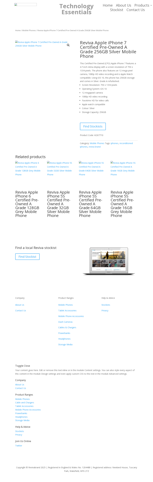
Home (108, 5)
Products (141, 5)
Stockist (116, 10)
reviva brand (95, 146)
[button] (68, 45)
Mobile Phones (29, 30)
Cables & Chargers (67, 327)
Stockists (105, 304)
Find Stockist (27, 257)
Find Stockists (92, 126)
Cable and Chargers (24, 402)
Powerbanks (64, 333)
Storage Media (65, 344)
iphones (114, 143)
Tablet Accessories (67, 310)
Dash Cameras (65, 321)
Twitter (18, 445)
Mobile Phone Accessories (71, 316)
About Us (123, 5)
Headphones (64, 338)
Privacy (104, 310)
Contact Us (136, 10)
